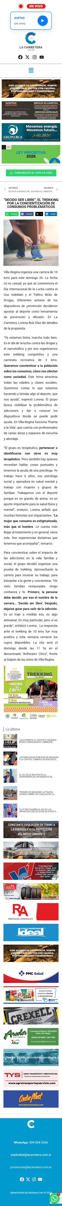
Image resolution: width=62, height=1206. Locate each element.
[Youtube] (42, 57)
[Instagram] (35, 57)
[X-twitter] (27, 57)
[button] (31, 71)
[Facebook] (20, 57)
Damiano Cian (35, 1192)
